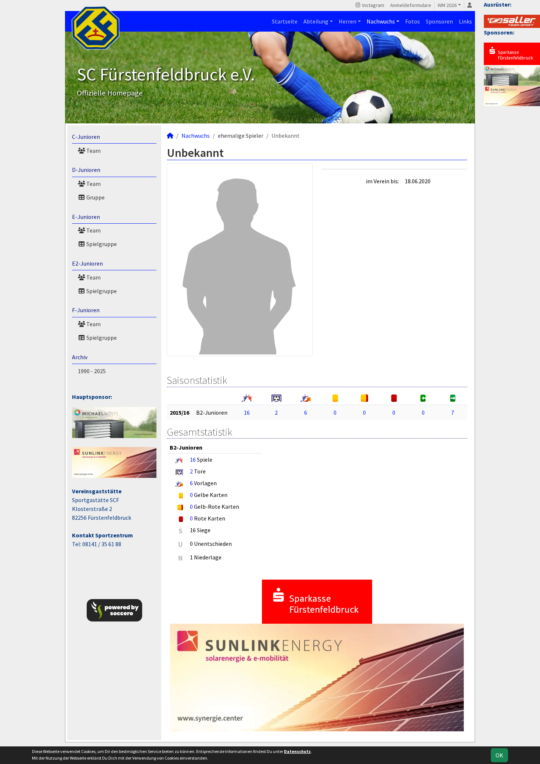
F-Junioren (86, 310)
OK (499, 755)
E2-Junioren (87, 263)
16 (247, 412)
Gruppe (95, 197)
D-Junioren (86, 169)
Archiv (79, 357)
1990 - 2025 (92, 371)
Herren (347, 21)
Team (93, 150)
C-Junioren (86, 136)
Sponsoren (439, 21)
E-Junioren (86, 216)
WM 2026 (447, 5)
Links (465, 21)
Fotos (412, 21)
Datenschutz (297, 751)
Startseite (285, 21)
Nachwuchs (381, 21)
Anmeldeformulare (410, 5)
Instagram (372, 5)
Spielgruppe (101, 244)
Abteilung (315, 21)
